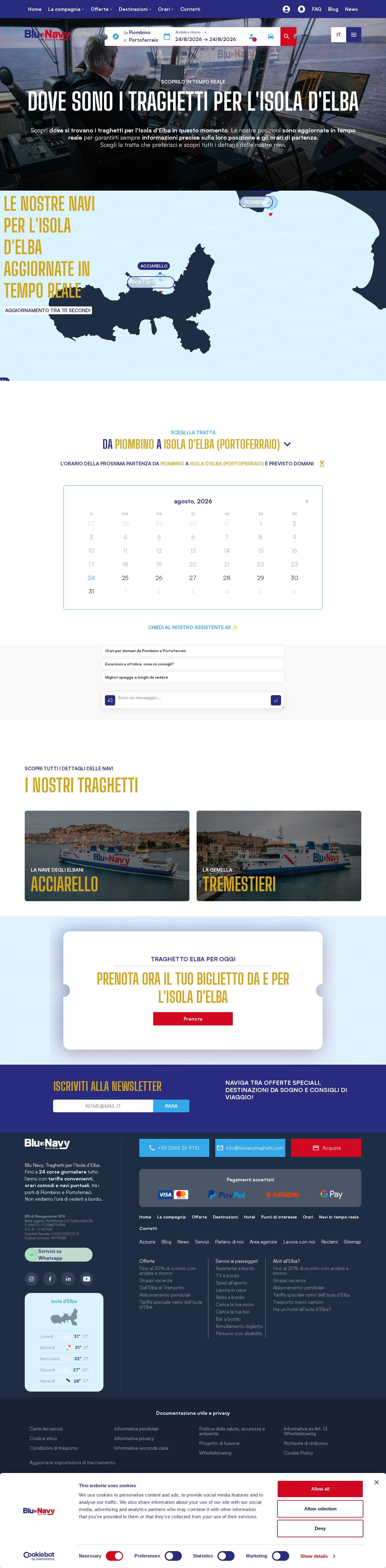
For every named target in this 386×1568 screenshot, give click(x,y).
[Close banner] (377, 1482)
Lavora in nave (231, 1290)
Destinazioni (225, 1216)
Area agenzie (263, 1242)
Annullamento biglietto (239, 1326)
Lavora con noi (299, 1242)
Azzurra (147, 1242)
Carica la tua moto (235, 1304)
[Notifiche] (301, 9)
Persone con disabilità (239, 1333)
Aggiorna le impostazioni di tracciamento (72, 1462)
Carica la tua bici (233, 1312)
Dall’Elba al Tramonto (161, 1287)
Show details (314, 1556)
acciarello (154, 265)
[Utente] (286, 9)
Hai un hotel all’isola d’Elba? (302, 1309)
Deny (320, 1528)
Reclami (329, 1242)
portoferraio (151, 282)
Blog (166, 1242)
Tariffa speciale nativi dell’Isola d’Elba (170, 1304)
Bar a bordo (228, 1319)
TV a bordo (227, 1275)
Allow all (320, 1488)
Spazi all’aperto (231, 1283)
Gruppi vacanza (155, 1280)
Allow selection (320, 1508)
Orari (308, 1216)
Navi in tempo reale (339, 1216)
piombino (256, 202)
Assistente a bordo (235, 1268)
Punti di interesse (279, 1216)
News (183, 1242)
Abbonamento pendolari (165, 1295)
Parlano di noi (229, 1242)
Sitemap (352, 1242)
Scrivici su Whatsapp (50, 1254)
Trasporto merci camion (298, 1302)
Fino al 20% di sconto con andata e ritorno (167, 1270)
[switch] (173, 1556)
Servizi (202, 1242)
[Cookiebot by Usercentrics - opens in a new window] (39, 1556)
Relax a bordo (230, 1297)
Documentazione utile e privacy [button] (193, 1413)
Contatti (148, 1228)
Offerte (199, 1216)
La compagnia (171, 1216)
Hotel (249, 1216)
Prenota (193, 1019)
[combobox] (191, 32)
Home (145, 1216)
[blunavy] (47, 32)
